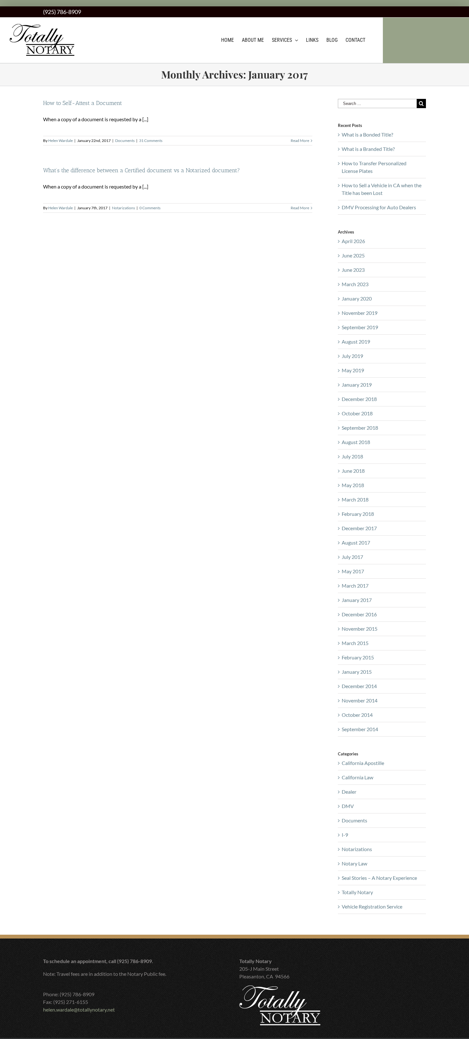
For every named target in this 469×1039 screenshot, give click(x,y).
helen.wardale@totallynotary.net (79, 1009)
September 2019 (360, 327)
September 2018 (360, 428)
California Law (357, 777)
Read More (300, 140)
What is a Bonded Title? (367, 134)
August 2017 (356, 542)
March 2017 (355, 586)
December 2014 (359, 686)
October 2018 (357, 413)
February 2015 (358, 657)
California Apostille (363, 763)
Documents (125, 140)
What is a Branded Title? (368, 149)
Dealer (349, 792)
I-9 (345, 835)
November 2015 (359, 629)
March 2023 (355, 284)
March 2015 (355, 643)
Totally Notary (357, 892)
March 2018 (355, 499)
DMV (348, 806)
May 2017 (353, 571)
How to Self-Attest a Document (82, 103)
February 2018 (358, 514)
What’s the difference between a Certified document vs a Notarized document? (141, 170)
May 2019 (353, 370)
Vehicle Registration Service (372, 906)
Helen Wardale (60, 140)
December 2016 (359, 614)
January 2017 (357, 600)
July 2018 (352, 456)
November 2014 (359, 700)
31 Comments (150, 140)
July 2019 (352, 356)
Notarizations (123, 207)
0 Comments (149, 207)
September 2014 (360, 729)
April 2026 (353, 241)
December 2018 (359, 399)
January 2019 (357, 385)
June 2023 (353, 270)
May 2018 (353, 485)
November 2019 (359, 313)
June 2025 (353, 255)
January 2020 (357, 298)
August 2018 (356, 442)
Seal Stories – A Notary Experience (379, 878)
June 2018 (353, 471)
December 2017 (359, 528)
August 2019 (356, 341)
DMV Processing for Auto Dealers (379, 207)
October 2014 (357, 715)
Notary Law (354, 863)
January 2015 (357, 672)
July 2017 (352, 557)
